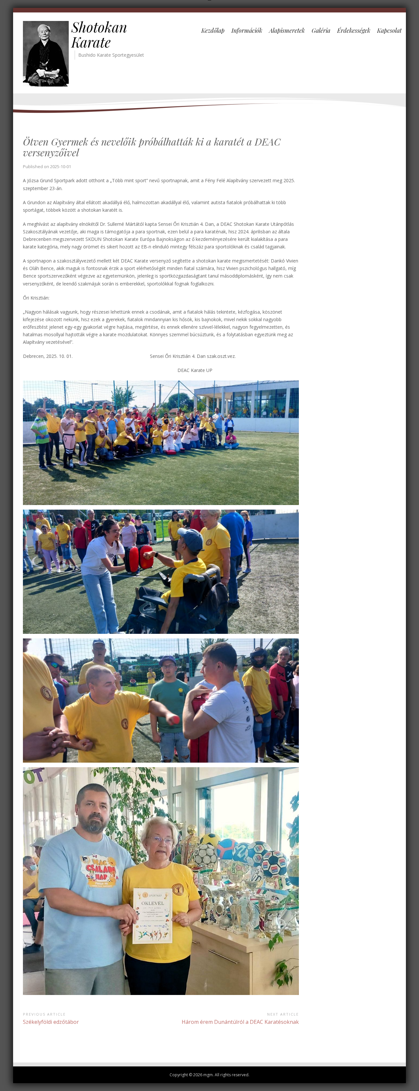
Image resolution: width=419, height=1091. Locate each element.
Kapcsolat (389, 30)
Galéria (321, 30)
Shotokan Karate (99, 34)
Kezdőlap (213, 30)
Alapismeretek (287, 30)
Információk (246, 30)
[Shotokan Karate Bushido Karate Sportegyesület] (46, 53)
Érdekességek (353, 30)
